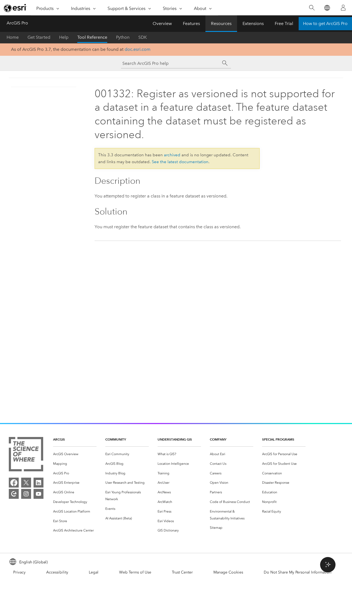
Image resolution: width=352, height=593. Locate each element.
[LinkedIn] (38, 483)
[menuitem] (75, 454)
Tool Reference (92, 37)
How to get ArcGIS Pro (325, 23)
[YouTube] (38, 494)
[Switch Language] (326, 7)
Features (191, 23)
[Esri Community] (14, 494)
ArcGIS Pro (17, 23)
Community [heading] (115, 439)
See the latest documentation (180, 161)
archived (172, 154)
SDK (142, 37)
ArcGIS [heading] (59, 439)
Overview (162, 23)
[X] (26, 483)
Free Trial (284, 23)
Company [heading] (218, 439)
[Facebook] (14, 483)
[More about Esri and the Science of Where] (26, 455)
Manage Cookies (228, 572)
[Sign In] (343, 7)
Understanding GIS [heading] (175, 439)
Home (13, 37)
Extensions (253, 23)
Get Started (39, 37)
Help (63, 37)
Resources (221, 23)
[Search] (311, 7)
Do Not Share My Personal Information (297, 572)
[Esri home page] (15, 8)
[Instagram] (26, 494)
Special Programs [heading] (278, 439)
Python (123, 37)
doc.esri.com (137, 49)
